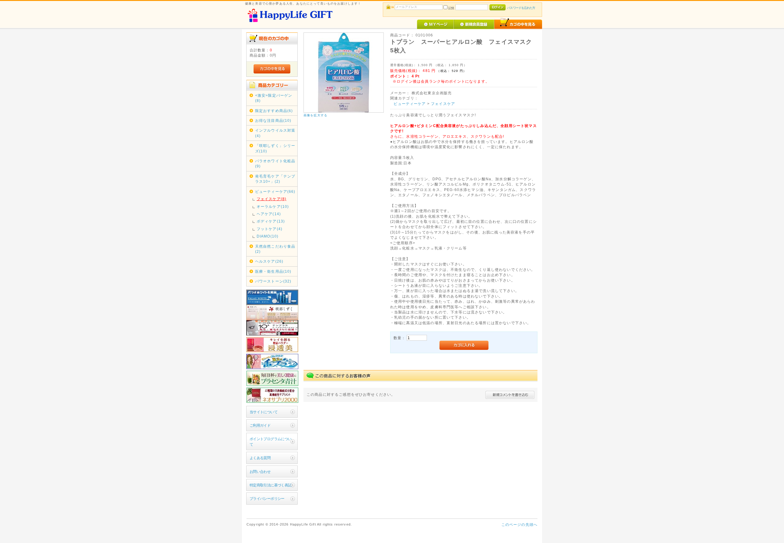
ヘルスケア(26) (269, 261)
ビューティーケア (410, 104)
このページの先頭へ (519, 524)
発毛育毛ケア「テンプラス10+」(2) (275, 178)
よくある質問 (260, 458)
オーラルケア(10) (273, 206)
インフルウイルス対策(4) (275, 132)
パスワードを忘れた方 (521, 7)
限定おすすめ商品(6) (274, 111)
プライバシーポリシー (267, 498)
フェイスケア (443, 104)
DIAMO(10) (267, 236)
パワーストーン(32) (273, 281)
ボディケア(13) (271, 221)
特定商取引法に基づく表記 (271, 485)
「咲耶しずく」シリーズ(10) (275, 148)
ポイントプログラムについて (271, 441)
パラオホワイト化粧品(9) (275, 163)
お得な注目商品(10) (273, 120)
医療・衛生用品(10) (273, 271)
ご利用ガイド (260, 425)
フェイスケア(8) (271, 199)
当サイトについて (263, 412)
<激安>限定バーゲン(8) (273, 98)
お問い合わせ (260, 472)
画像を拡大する (315, 115)
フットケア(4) (269, 229)
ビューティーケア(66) (275, 191)
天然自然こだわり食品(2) (275, 248)
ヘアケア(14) (269, 214)
